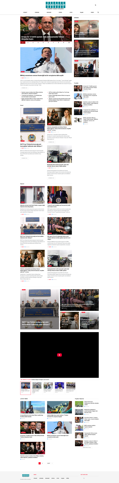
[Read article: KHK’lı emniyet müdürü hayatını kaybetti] (79, 428)
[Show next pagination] (52, 463)
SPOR (71, 12)
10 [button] (69, 42)
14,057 (48, 463)
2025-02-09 (87, 406)
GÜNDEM (37, 12)
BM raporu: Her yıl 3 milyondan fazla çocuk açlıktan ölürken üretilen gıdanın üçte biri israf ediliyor (58, 238)
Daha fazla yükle (87, 447)
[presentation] (23, 30)
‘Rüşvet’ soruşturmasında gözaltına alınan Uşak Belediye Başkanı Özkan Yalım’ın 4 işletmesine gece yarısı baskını (59, 100)
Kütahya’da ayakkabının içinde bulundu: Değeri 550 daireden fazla (91, 411)
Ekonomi (23, 432)
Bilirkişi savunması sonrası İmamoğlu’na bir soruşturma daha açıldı (41, 75)
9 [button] (63, 42)
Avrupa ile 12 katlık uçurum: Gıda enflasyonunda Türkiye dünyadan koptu (90, 87)
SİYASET (25, 12)
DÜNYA (60, 12)
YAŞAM (81, 12)
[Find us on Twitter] (95, 5)
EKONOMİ (49, 12)
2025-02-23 (87, 422)
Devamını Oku (25, 87)
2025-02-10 (87, 428)
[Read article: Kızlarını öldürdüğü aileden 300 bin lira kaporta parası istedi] (86, 29)
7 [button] (53, 42)
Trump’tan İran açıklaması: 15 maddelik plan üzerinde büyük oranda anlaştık (90, 111)
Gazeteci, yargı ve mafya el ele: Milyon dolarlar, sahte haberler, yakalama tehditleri (90, 103)
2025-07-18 (87, 437)
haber (22, 148)
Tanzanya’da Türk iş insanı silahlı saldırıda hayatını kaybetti (90, 434)
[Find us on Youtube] (98, 5)
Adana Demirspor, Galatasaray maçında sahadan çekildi (91, 403)
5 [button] (43, 42)
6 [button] (48, 42)
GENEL (22, 71)
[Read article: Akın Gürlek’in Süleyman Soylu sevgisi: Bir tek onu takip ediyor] (86, 68)
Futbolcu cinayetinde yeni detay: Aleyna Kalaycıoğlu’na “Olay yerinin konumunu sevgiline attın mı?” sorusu (59, 128)
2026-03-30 (27, 148)
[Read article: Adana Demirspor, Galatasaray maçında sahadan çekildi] (79, 404)
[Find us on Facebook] (93, 5)
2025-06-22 (87, 414)
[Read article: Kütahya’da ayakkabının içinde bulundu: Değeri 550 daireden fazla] (79, 412)
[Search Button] (98, 12)
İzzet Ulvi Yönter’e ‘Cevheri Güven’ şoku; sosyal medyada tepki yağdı (91, 419)
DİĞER (92, 12)
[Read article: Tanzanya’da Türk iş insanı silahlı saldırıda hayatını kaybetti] (79, 435)
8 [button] (58, 42)
